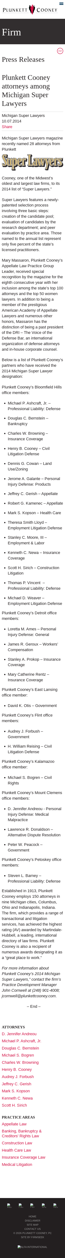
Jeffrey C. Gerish (16, 1084)
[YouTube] (44, 1206)
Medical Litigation (17, 1164)
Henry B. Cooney (17, 1069)
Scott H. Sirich (14, 1105)
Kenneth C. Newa (17, 1098)
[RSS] (56, 1206)
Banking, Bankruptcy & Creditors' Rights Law (22, 1133)
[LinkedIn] (21, 1206)
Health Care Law (16, 1150)
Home (32, 1216)
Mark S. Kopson (16, 1091)
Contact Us (32, 1228)
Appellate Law (14, 1124)
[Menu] (59, 4)
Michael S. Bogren (18, 1055)
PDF (60, 51)
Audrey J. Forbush (18, 1076)
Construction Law (17, 1143)
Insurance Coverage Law (23, 1157)
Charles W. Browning (20, 1062)
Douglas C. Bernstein (20, 1048)
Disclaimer (32, 1220)
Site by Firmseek (32, 1237)
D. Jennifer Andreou (19, 1034)
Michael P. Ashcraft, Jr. (21, 1041)
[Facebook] (32, 1206)
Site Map (32, 1224)
